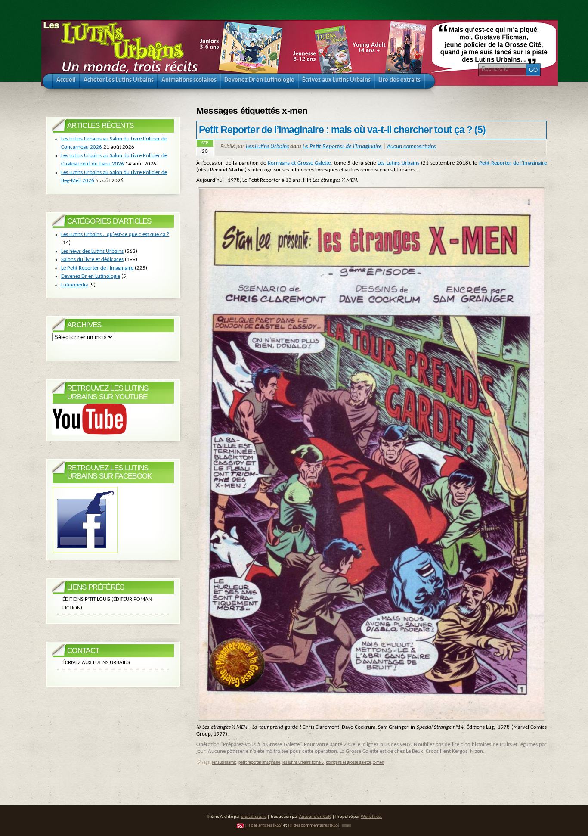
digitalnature (253, 816)
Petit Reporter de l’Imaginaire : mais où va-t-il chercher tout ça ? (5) (342, 129)
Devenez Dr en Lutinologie (90, 276)
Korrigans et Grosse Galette (299, 163)
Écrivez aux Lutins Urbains (96, 662)
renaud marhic (224, 762)
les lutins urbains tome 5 (303, 762)
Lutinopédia (74, 285)
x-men (378, 762)
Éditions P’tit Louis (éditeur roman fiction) (107, 604)
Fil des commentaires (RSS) (313, 825)
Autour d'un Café (315, 816)
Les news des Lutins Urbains (92, 251)
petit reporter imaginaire (259, 762)
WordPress (371, 816)
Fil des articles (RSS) (263, 825)
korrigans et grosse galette (348, 762)
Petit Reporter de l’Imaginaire (513, 163)
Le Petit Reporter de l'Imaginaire (342, 146)
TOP (346, 826)
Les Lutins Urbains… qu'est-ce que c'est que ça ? (115, 234)
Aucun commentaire (411, 146)
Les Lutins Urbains (267, 146)
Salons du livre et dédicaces (92, 259)
